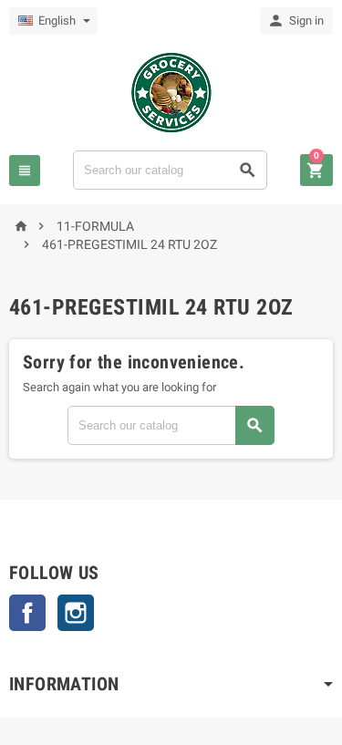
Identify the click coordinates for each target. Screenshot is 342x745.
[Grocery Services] (171, 91)
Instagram (75, 613)
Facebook (27, 613)
